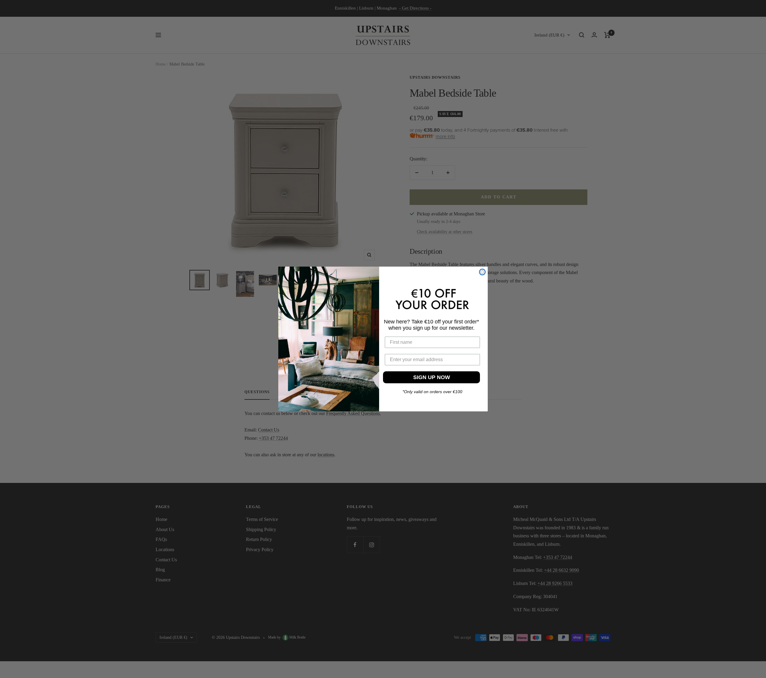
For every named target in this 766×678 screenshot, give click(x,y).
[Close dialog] (482, 272)
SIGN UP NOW (431, 377)
